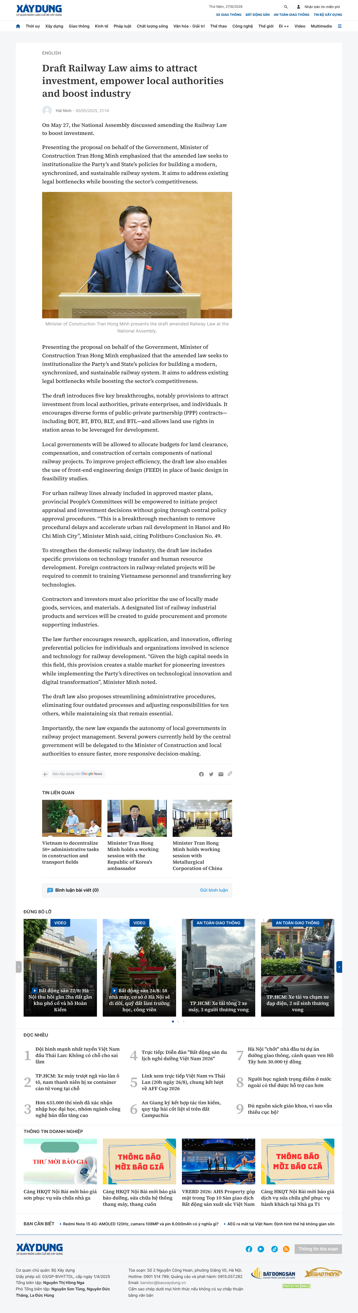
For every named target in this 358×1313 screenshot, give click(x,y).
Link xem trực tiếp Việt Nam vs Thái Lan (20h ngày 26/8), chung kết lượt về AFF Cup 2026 (183, 1082)
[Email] (221, 774)
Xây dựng (54, 26)
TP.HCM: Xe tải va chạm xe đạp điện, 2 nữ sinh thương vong (298, 1003)
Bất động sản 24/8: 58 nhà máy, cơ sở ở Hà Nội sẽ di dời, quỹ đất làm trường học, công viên (139, 1000)
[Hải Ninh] (47, 110)
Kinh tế (101, 26)
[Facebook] (201, 774)
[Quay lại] (45, 774)
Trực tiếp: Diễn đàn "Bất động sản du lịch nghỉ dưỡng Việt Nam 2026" (184, 1055)
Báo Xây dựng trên (66, 774)
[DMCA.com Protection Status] (296, 1286)
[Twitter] (211, 774)
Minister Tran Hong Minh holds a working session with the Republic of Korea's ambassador (133, 855)
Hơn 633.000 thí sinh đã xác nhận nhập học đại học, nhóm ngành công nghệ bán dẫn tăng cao (78, 1108)
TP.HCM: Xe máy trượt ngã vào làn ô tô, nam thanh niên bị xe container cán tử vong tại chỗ (77, 1082)
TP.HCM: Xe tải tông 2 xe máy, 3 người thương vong (218, 1006)
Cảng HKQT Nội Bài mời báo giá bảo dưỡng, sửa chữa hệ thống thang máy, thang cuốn (139, 1197)
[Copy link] (230, 774)
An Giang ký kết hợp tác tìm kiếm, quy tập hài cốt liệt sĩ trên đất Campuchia (181, 1108)
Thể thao (218, 26)
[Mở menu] (339, 26)
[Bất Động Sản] (273, 1273)
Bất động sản (258, 15)
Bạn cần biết (39, 1224)
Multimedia (321, 26)
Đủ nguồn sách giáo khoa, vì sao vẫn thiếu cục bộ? (290, 1109)
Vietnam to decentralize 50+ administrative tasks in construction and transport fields (70, 852)
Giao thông (79, 26)
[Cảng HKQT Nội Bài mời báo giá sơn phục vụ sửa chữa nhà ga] (60, 1161)
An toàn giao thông (291, 15)
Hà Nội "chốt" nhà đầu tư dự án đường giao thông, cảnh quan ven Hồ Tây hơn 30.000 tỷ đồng (291, 1055)
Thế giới (265, 26)
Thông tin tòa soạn (318, 1249)
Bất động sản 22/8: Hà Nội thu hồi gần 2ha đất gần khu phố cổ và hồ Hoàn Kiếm (60, 1000)
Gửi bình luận (214, 890)
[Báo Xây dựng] (39, 10)
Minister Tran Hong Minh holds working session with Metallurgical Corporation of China (197, 855)
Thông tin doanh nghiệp (53, 1131)
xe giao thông (228, 15)
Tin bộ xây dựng (328, 15)
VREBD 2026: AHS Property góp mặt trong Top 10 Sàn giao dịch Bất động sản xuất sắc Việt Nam (218, 1197)
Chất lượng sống (152, 26)
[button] (173, 1021)
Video (299, 26)
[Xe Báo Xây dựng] (323, 1272)
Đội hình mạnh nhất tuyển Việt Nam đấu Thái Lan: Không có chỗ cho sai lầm (78, 1055)
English (51, 53)
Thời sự (33, 26)
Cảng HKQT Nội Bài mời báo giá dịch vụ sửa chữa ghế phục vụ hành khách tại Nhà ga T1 (297, 1197)
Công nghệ (242, 26)
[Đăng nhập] (298, 6)
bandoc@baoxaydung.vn (163, 1282)
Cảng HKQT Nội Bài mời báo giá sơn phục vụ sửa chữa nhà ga (60, 1194)
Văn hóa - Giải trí (189, 26)
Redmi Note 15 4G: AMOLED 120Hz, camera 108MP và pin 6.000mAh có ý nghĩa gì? (140, 1223)
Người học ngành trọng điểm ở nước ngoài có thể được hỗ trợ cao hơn (289, 1082)
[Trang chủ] (18, 26)
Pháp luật (122, 26)
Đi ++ (284, 26)
